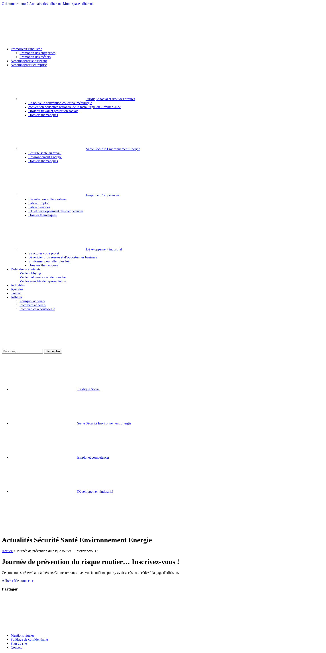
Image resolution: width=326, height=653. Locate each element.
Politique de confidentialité (29, 639)
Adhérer (7, 581)
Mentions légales (22, 635)
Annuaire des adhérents (45, 4)
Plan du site (19, 643)
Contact (16, 647)
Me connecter (23, 581)
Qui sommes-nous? (15, 4)
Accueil (7, 551)
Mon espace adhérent (78, 4)
